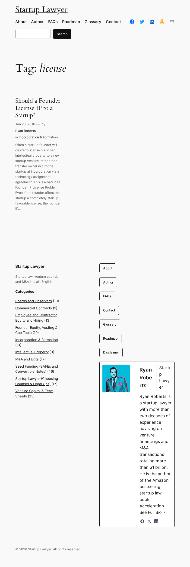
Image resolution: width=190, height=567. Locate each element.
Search (62, 34)
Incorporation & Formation (38, 137)
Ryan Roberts (25, 131)
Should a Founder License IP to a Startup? (37, 108)
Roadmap (110, 338)
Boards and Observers (33, 301)
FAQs (107, 296)
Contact (109, 310)
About (107, 268)
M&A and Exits (27, 359)
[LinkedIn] (156, 521)
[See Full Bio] (164, 512)
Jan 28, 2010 (25, 124)
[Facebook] (142, 521)
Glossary (110, 324)
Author (108, 282)
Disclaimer (111, 352)
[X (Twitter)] (149, 521)
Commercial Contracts (33, 308)
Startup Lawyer (41, 9)
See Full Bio (150, 512)
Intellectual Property (32, 352)
